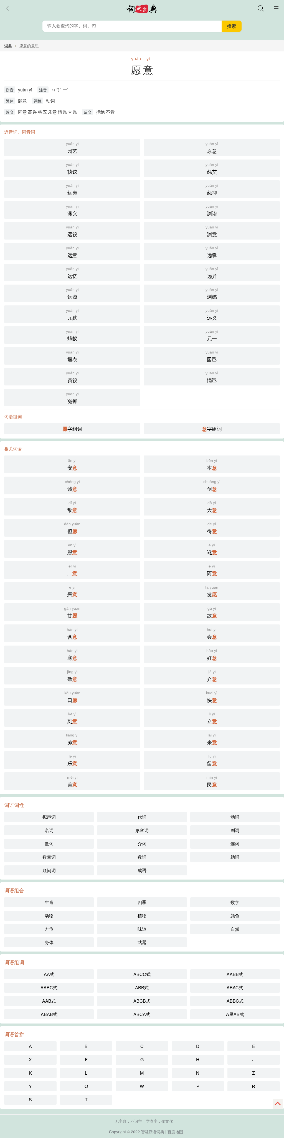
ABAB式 (49, 1014)
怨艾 (212, 168)
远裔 (72, 293)
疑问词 (49, 870)
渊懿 (212, 293)
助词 (234, 857)
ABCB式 (141, 1001)
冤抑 (72, 398)
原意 (212, 147)
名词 (49, 830)
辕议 (72, 168)
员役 (72, 377)
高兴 (32, 112)
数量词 (49, 857)
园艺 (72, 147)
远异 (212, 273)
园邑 (212, 356)
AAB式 (49, 1001)
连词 (234, 843)
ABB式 (142, 987)
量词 (49, 843)
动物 (49, 915)
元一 (212, 335)
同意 (22, 112)
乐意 (52, 112)
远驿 (212, 252)
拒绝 (100, 112)
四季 (142, 902)
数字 (234, 902)
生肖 (49, 902)
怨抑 (212, 189)
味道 (142, 929)
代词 (142, 817)
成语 (142, 870)
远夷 (72, 189)
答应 (42, 112)
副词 (234, 830)
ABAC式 (235, 987)
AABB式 (235, 974)
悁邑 (212, 377)
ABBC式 (235, 1001)
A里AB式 (235, 1014)
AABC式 (48, 987)
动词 (50, 101)
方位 (49, 929)
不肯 (110, 112)
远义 (212, 314)
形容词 (142, 830)
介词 (142, 843)
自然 (234, 929)
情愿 (62, 112)
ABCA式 (141, 1014)
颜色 (234, 915)
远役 (72, 231)
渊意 (212, 231)
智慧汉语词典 (152, 1131)
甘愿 (72, 112)
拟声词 (49, 817)
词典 (8, 46)
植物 (142, 915)
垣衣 (72, 356)
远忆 (72, 273)
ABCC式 (142, 974)
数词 (142, 857)
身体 (49, 942)
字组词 (72, 428)
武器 (142, 942)
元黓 (72, 314)
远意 (72, 252)
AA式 (49, 974)
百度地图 (175, 1131)
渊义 (72, 210)
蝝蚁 (72, 335)
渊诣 (212, 210)
